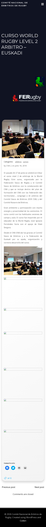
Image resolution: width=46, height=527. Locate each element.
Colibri (23, 520)
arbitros (18, 161)
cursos (25, 161)
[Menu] (42, 4)
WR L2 (10, 478)
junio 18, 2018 (21, 165)
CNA (8, 165)
